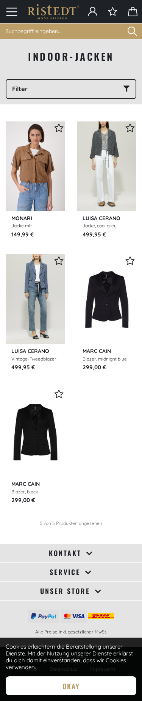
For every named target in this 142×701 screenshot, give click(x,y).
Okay (71, 686)
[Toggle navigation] (11, 12)
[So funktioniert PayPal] (44, 615)
